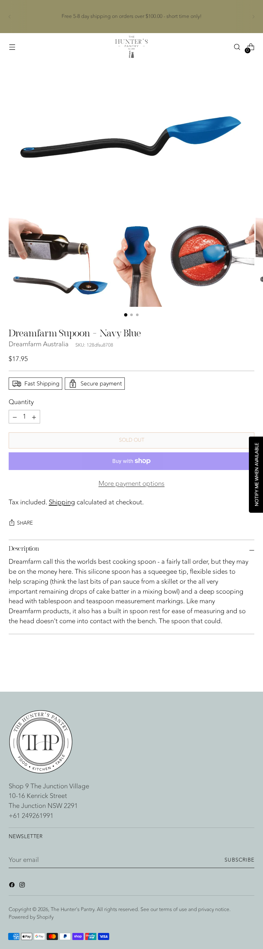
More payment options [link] (131, 484)
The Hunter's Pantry (72, 909)
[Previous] (10, 16)
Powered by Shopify (31, 917)
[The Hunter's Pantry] (131, 47)
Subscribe (239, 860)
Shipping (62, 502)
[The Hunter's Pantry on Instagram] (23, 886)
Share (25, 523)
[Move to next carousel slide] (248, 669)
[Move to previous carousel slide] (234, 669)
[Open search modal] (237, 47)
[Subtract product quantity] (34, 416)
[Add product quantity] (15, 416)
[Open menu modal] (12, 47)
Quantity (21, 402)
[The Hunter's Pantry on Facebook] (12, 886)
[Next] (253, 16)
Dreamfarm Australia (39, 344)
